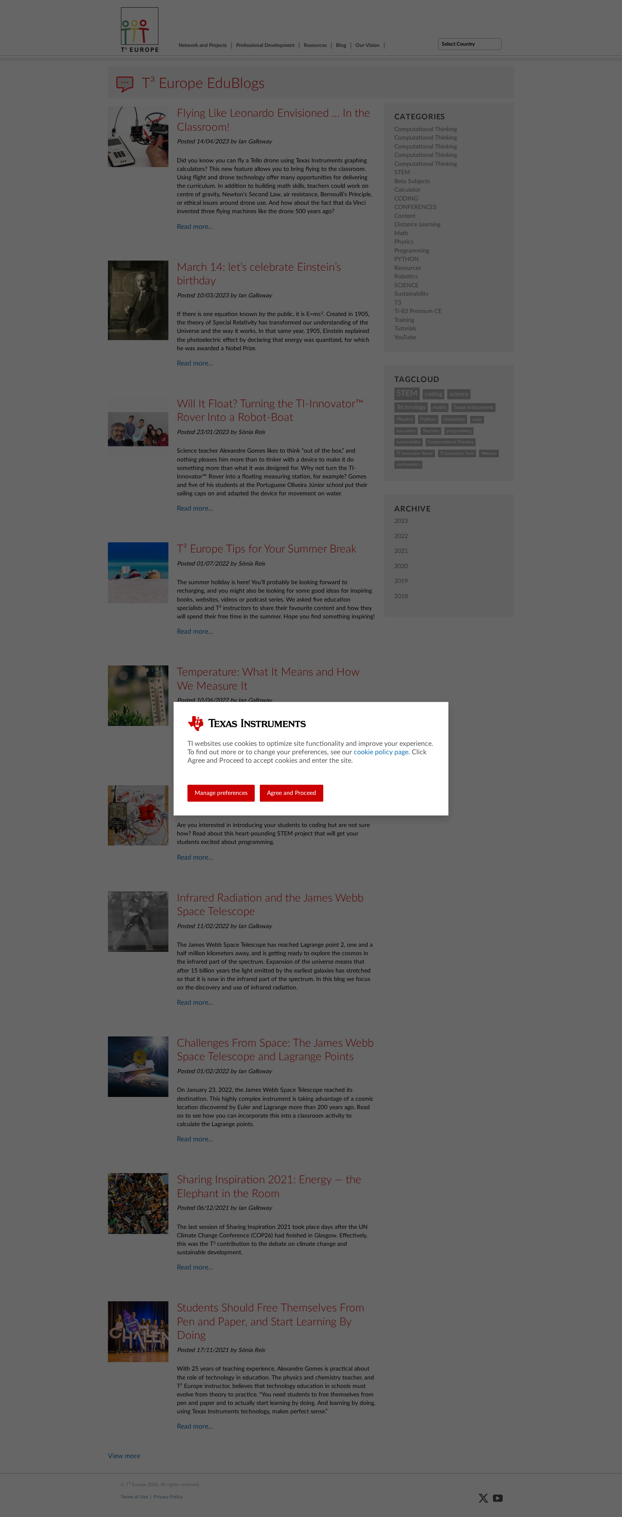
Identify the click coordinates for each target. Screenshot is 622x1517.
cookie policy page (381, 752)
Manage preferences (221, 793)
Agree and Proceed (291, 793)
